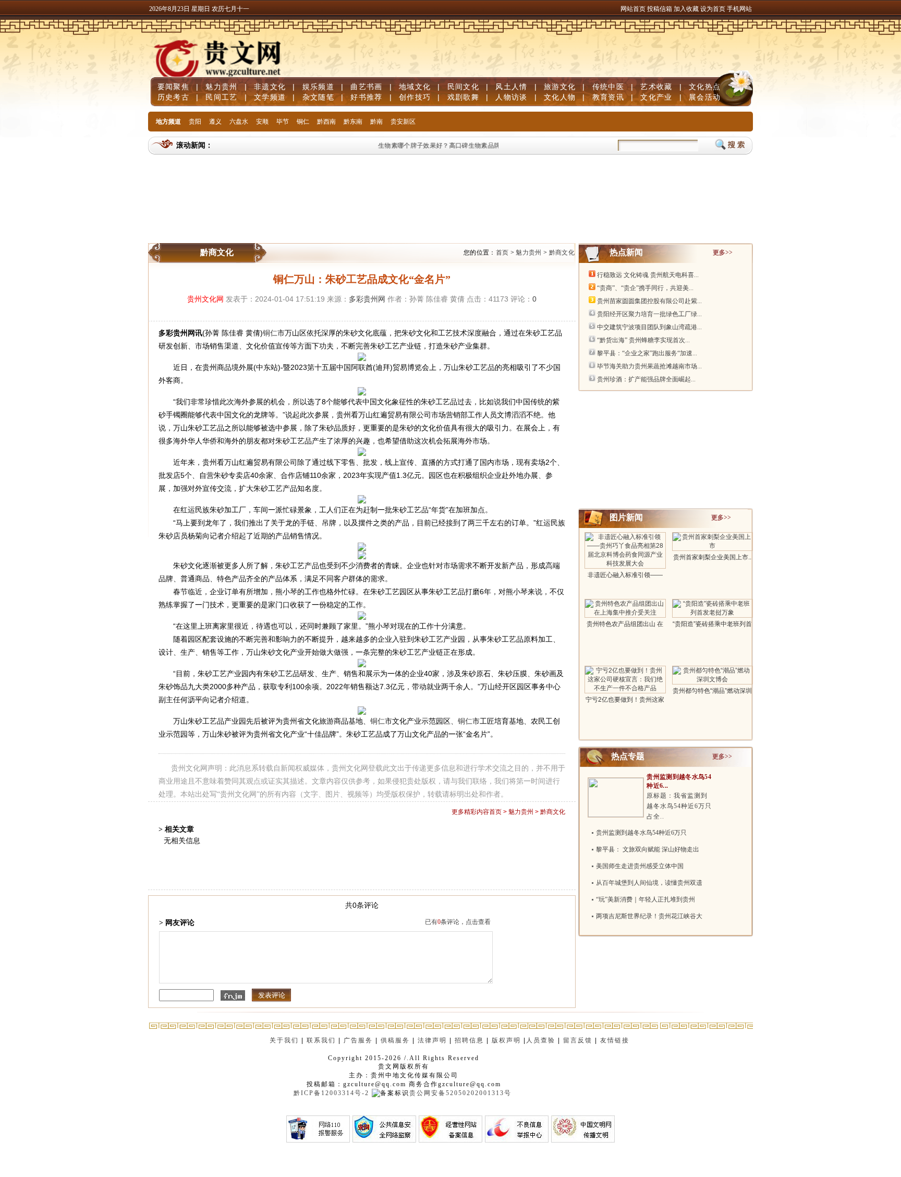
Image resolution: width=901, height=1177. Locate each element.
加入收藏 (687, 9)
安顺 (262, 121)
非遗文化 (270, 86)
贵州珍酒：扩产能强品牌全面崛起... (646, 379)
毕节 (282, 121)
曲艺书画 (366, 86)
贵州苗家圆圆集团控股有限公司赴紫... (649, 301)
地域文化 (415, 86)
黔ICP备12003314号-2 (331, 1093)
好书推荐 (366, 97)
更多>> (723, 252)
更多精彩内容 (470, 811)
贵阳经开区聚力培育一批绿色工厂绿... (649, 314)
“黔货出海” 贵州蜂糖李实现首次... (643, 340)
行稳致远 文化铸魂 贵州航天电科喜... (648, 275)
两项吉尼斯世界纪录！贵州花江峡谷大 (649, 916)
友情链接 (616, 1040)
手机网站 (739, 9)
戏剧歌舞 (463, 97)
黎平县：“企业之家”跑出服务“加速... (647, 353)
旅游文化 (560, 86)
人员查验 (540, 1040)
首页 (502, 252)
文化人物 (560, 97)
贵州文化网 (205, 299)
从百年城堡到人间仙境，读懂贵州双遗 (649, 882)
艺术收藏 (656, 86)
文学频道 (270, 97)
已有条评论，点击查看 (458, 922)
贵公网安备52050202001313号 (460, 1093)
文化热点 (705, 86)
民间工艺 (221, 97)
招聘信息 (469, 1040)
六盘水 (238, 121)
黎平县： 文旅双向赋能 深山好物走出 (647, 849)
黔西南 (326, 121)
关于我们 (284, 1040)
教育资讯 (608, 97)
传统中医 (608, 86)
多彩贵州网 (367, 299)
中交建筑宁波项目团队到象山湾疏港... (649, 327)
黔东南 (353, 121)
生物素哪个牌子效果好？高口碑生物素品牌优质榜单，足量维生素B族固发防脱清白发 (490, 145)
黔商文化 (562, 252)
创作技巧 (415, 97)
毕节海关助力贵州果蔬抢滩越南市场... (649, 366)
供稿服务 (395, 1040)
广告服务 (358, 1040)
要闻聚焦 (173, 86)
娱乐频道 (318, 86)
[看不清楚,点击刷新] (233, 995)
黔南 (376, 121)
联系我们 (321, 1040)
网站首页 (633, 9)
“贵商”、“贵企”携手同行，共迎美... (645, 288)
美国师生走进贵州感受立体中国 (640, 866)
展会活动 (705, 97)
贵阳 (195, 121)
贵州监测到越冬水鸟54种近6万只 (641, 832)
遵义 (215, 121)
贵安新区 (403, 121)
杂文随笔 (318, 97)
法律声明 (432, 1040)
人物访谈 (511, 97)
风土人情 (511, 86)
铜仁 (303, 121)
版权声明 (506, 1040)
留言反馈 (577, 1040)
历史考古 (173, 97)
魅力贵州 (221, 86)
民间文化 (463, 86)
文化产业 (656, 97)
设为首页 (712, 9)
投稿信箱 (659, 9)
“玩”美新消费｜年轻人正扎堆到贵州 (645, 899)
